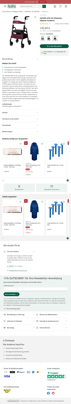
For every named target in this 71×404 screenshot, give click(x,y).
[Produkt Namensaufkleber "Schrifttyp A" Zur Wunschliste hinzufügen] (20, 144)
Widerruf (44, 401)
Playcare (43, 15)
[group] (20, 32)
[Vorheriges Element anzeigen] (3, 180)
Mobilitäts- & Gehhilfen (32, 11)
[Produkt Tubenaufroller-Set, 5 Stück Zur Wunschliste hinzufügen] (64, 144)
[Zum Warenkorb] (66, 6)
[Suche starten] (44, 6)
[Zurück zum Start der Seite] (69, 392)
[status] (30, 6)
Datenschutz (10, 303)
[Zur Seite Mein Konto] (55, 6)
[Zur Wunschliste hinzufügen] (35, 17)
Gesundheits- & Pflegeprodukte (12, 11)
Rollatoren (45, 11)
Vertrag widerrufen (13, 401)
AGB (39, 401)
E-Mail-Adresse (8, 286)
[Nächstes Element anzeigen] (68, 180)
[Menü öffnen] (5, 6)
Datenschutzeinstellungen (56, 401)
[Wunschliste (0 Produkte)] (60, 6)
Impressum (24, 401)
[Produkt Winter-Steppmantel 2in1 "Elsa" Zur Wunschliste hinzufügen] (42, 144)
